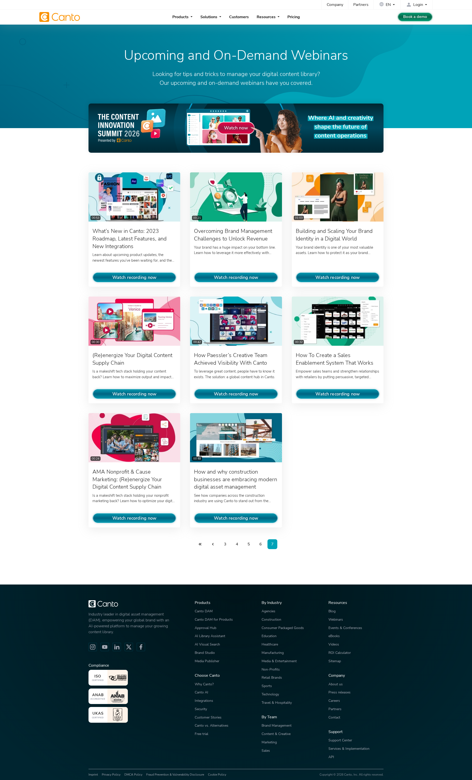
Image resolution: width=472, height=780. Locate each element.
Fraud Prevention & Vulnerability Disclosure (175, 775)
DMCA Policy (133, 775)
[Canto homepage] (60, 17)
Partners (361, 4)
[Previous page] (212, 544)
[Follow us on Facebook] (141, 647)
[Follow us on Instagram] (92, 647)
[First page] (200, 544)
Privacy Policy (111, 775)
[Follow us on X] (129, 647)
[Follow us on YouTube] (105, 647)
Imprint (93, 775)
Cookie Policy (217, 775)
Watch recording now (134, 277)
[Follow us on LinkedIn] (117, 647)
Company (335, 4)
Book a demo (415, 16)
